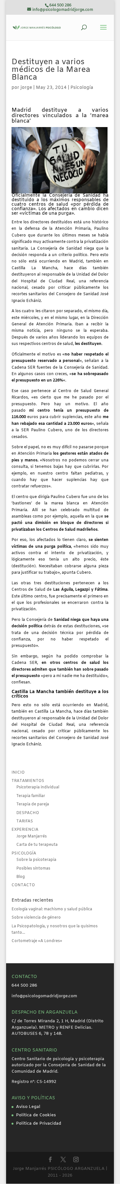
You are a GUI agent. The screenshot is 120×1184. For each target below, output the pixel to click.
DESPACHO (27, 813)
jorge (26, 88)
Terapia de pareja (32, 804)
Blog (20, 876)
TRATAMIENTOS (28, 781)
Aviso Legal (28, 1107)
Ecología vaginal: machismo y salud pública (52, 909)
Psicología (81, 88)
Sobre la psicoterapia (36, 859)
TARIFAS (24, 821)
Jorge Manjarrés (31, 836)
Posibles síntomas (33, 868)
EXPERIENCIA (25, 829)
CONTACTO (23, 885)
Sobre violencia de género (36, 917)
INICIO (18, 772)
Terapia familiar (30, 796)
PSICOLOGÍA (24, 853)
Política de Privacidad (38, 1123)
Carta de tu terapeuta (37, 844)
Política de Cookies (36, 1115)
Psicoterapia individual (37, 787)
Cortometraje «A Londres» (37, 941)
